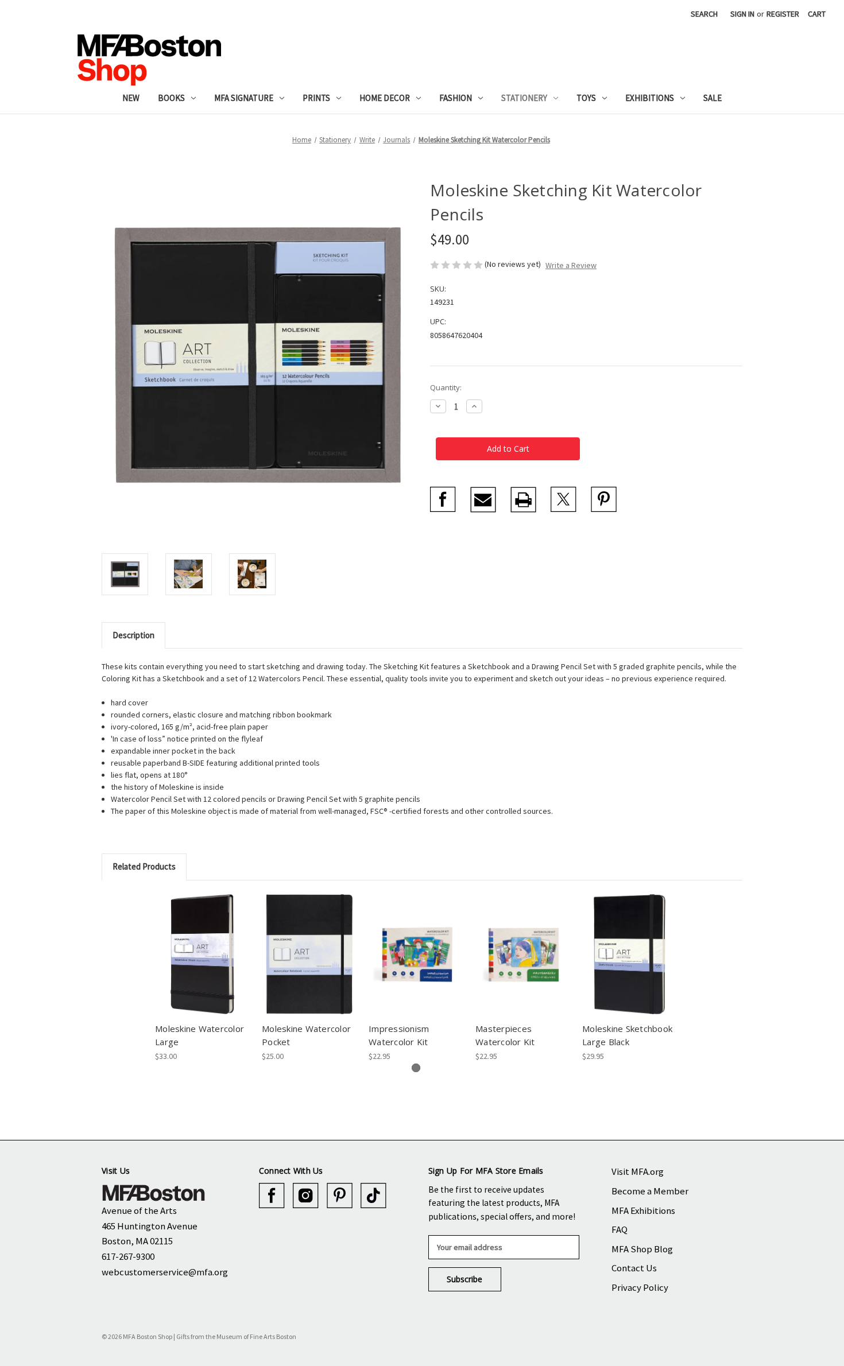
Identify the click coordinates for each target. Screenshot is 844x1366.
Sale (712, 97)
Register (782, 14)
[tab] (416, 1068)
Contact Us (634, 1268)
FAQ (619, 1229)
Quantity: (446, 387)
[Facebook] (443, 500)
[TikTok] (373, 1196)
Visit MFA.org (637, 1171)
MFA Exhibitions (643, 1210)
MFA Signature (243, 97)
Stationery (524, 97)
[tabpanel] (202, 977)
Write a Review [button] (571, 265)
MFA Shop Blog (642, 1249)
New (131, 97)
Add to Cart (202, 964)
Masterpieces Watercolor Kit (505, 1035)
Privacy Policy (639, 1287)
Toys (586, 97)
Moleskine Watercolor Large (199, 1035)
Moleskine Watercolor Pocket (306, 1035)
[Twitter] (563, 500)
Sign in (742, 14)
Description (133, 635)
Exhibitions (649, 97)
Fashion (455, 97)
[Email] (483, 500)
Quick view (201, 944)
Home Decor (384, 97)
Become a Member (649, 1191)
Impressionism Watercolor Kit (399, 1035)
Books (171, 97)
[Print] (523, 500)
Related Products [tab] (144, 866)
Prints (316, 97)
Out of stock (523, 964)
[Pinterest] (604, 500)
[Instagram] (306, 1196)
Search (704, 14)
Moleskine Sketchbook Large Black (627, 1035)
